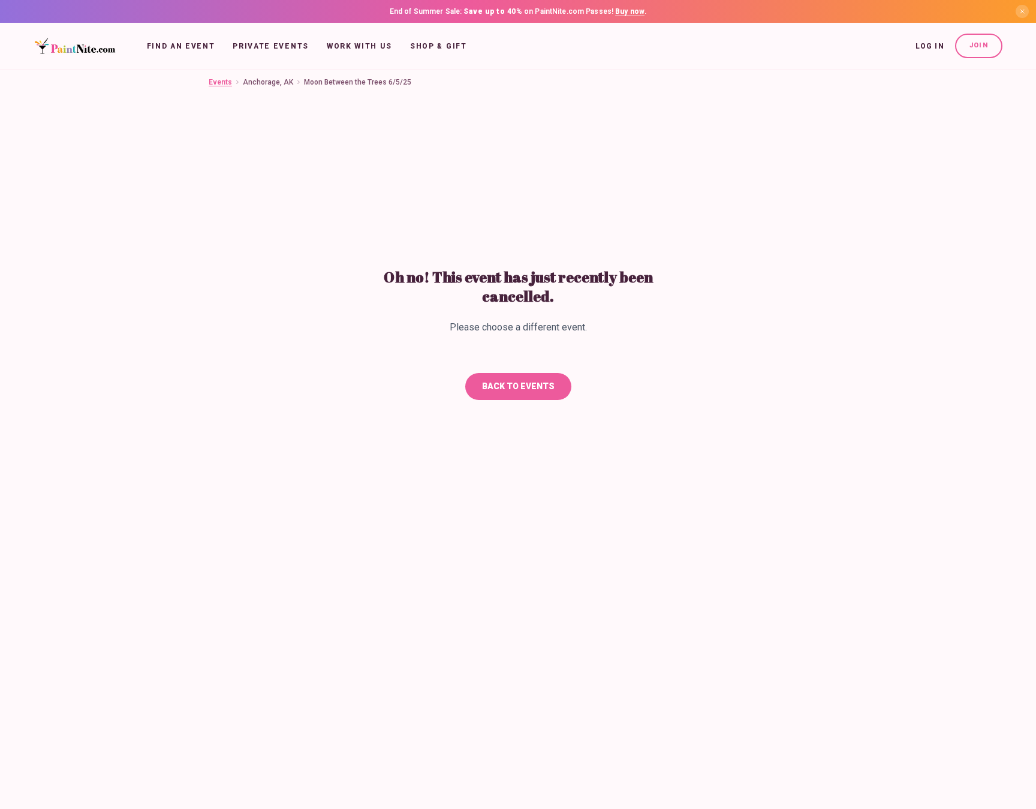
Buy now (630, 11)
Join (978, 45)
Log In (929, 46)
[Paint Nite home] (75, 46)
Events (220, 82)
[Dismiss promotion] (1022, 11)
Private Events (271, 46)
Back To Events (518, 386)
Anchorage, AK (268, 82)
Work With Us (359, 46)
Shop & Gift (438, 46)
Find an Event (181, 46)
